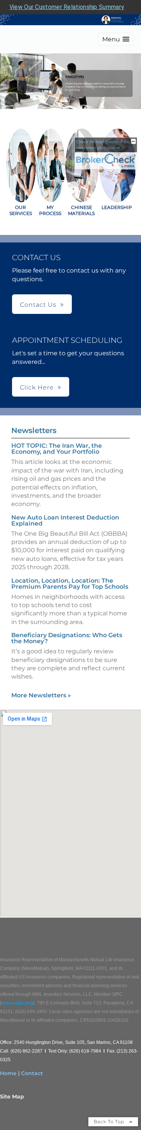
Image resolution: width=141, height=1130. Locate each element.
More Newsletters (41, 695)
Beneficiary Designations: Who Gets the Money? (66, 638)
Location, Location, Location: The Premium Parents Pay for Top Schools (69, 583)
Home (8, 1073)
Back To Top (110, 1121)
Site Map (12, 1096)
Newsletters (33, 430)
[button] (115, 39)
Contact (32, 1073)
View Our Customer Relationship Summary (66, 7)
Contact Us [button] (38, 304)
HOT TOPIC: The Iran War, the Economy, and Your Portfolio (56, 448)
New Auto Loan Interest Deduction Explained (65, 520)
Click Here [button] (37, 387)
